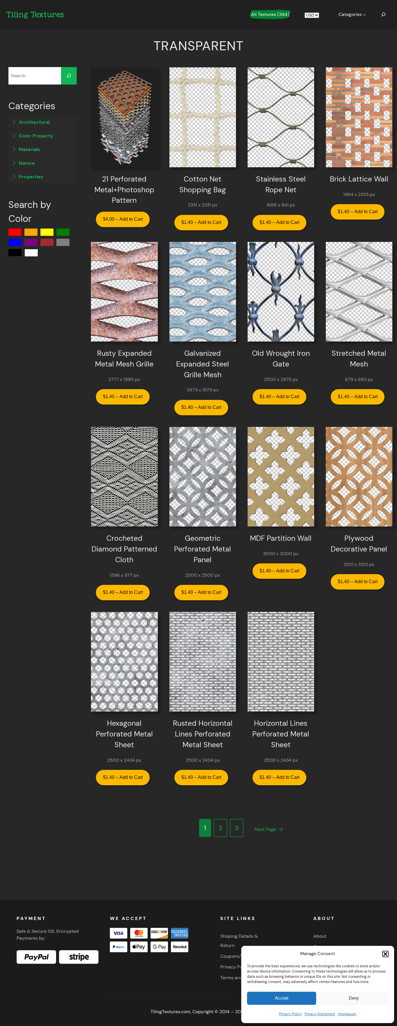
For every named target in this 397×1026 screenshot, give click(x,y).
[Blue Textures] (15, 242)
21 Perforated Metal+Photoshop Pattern (124, 190)
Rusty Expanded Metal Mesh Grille (124, 359)
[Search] (69, 76)
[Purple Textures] (30, 242)
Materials (29, 149)
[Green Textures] (62, 232)
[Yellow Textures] (46, 232)
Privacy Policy (290, 1014)
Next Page (269, 829)
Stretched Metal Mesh (359, 359)
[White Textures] (31, 253)
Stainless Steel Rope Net (281, 185)
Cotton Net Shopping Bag (202, 185)
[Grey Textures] (62, 242)
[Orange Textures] (30, 232)
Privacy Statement (320, 1014)
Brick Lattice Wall (359, 179)
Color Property (35, 136)
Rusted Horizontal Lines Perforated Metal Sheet (203, 734)
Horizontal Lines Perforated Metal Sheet (280, 734)
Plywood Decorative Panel (359, 544)
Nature (26, 163)
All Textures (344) (270, 14)
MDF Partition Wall (281, 538)
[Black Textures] (15, 252)
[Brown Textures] (46, 242)
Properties (30, 177)
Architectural (34, 122)
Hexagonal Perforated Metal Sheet (124, 734)
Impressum (347, 1014)
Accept (281, 998)
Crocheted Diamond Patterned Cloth (124, 549)
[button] (385, 954)
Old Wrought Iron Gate (281, 359)
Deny (354, 998)
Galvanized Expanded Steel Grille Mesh (202, 364)
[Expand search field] (383, 14)
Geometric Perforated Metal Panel (202, 549)
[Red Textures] (15, 232)
